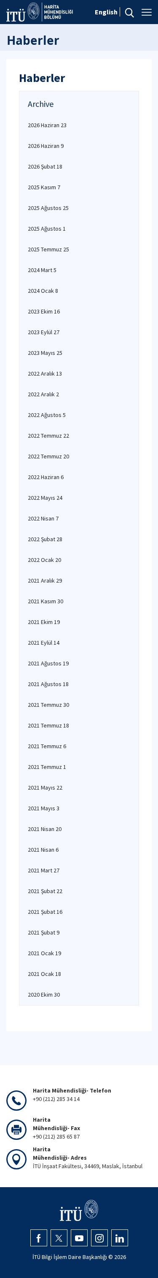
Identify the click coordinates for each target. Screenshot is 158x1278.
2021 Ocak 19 (44, 953)
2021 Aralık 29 (45, 580)
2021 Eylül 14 (43, 642)
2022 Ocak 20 (44, 560)
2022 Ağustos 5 (47, 415)
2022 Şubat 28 (45, 539)
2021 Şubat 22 (45, 891)
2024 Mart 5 (42, 270)
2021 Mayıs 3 (43, 808)
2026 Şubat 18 (45, 166)
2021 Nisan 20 (45, 829)
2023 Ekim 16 (44, 311)
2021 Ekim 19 (44, 622)
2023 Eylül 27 (43, 332)
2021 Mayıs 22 (45, 787)
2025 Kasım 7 (44, 187)
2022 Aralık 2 (43, 394)
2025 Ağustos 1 (47, 228)
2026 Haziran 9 (46, 146)
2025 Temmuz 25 (48, 249)
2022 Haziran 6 (46, 477)
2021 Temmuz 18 (48, 725)
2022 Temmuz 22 (48, 435)
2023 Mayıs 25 (45, 353)
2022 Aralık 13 (45, 373)
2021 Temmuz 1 (47, 767)
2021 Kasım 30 (45, 601)
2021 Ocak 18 (44, 974)
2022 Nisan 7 (43, 518)
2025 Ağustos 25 (48, 208)
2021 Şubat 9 (43, 932)
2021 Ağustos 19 (48, 663)
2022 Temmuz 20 (48, 456)
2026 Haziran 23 (47, 125)
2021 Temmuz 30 (48, 704)
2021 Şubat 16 (45, 912)
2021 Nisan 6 (43, 849)
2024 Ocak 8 (43, 290)
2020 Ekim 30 (44, 994)
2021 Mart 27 (43, 870)
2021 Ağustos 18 (48, 684)
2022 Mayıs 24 (45, 497)
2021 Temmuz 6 (47, 746)
